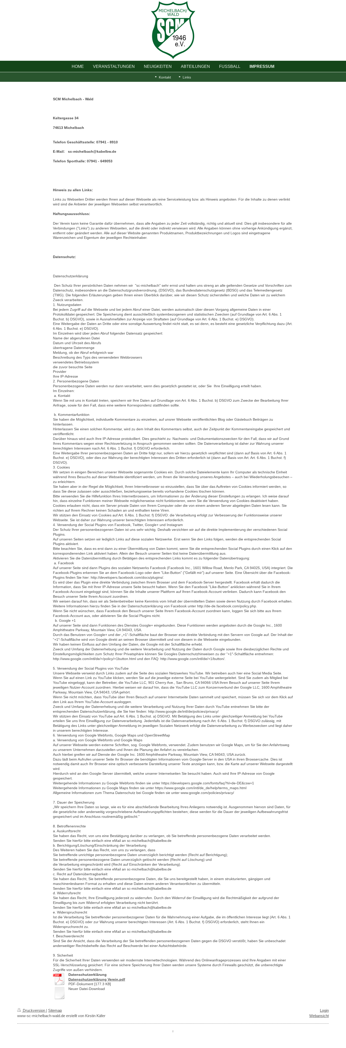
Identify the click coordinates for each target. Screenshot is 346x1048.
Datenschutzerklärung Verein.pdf (96, 979)
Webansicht (319, 1016)
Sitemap (55, 1010)
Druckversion (34, 1010)
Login (324, 1010)
